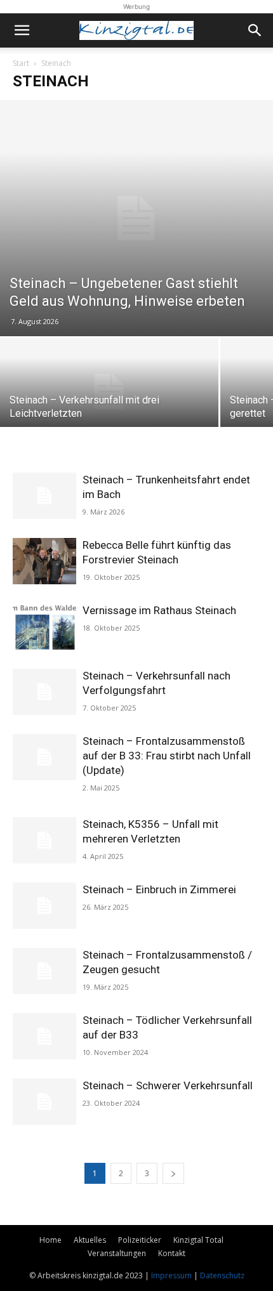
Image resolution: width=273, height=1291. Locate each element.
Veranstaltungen (117, 1253)
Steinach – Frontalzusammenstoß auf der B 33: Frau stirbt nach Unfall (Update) (167, 756)
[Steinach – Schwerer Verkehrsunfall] (44, 1101)
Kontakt (171, 1253)
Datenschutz (222, 1275)
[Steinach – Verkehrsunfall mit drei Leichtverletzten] (109, 391)
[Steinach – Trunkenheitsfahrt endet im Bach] (44, 496)
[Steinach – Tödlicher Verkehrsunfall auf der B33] (44, 1036)
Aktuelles (90, 1240)
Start (21, 63)
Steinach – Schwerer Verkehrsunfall (168, 1085)
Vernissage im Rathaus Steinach (159, 610)
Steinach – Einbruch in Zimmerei (159, 889)
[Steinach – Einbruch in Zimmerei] (44, 905)
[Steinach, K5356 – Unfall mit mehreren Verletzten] (44, 840)
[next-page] (173, 1173)
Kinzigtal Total (198, 1240)
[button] (21, 30)
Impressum (171, 1275)
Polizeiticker (139, 1240)
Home (50, 1240)
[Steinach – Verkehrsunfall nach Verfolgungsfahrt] (44, 692)
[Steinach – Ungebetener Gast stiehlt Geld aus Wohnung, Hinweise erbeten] (136, 218)
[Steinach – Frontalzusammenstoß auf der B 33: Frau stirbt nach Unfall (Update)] (44, 757)
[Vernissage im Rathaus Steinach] (44, 626)
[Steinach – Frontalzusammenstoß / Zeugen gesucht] (44, 971)
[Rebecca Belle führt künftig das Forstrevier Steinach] (44, 561)
